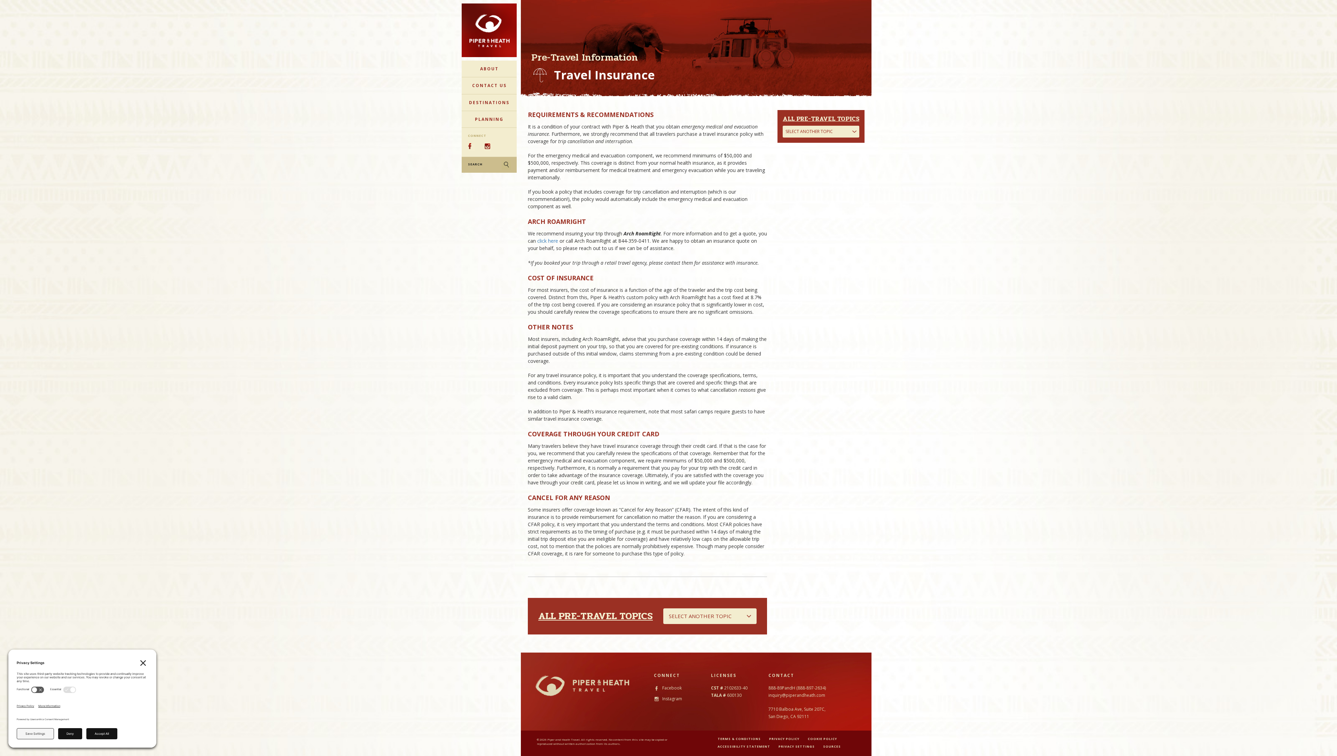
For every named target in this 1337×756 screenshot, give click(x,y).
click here (547, 240)
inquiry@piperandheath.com (796, 695)
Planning (489, 119)
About (489, 69)
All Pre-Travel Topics (595, 616)
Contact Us (489, 85)
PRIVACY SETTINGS (797, 746)
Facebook (671, 688)
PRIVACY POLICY (784, 738)
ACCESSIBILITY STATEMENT (744, 746)
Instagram (671, 699)
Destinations (489, 103)
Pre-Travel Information (584, 57)
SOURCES (832, 746)
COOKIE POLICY (822, 738)
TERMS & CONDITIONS (739, 738)
